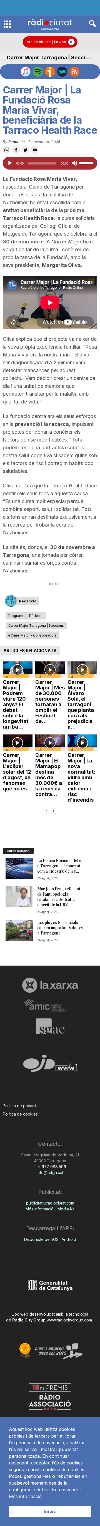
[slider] (86, 163)
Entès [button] (50, 1511)
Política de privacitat (21, 1105)
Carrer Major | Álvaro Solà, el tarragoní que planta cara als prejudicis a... (81, 704)
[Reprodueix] (10, 163)
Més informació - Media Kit (50, 1208)
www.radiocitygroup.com (69, 1320)
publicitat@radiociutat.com (50, 1203)
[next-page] (53, 810)
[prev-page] (46, 810)
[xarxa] (50, 985)
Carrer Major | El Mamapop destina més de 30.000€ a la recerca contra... (48, 774)
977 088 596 (53, 1166)
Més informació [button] (25, 1496)
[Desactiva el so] (74, 163)
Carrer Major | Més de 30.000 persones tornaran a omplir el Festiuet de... (50, 701)
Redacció (16, 141)
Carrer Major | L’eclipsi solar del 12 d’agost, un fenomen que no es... (17, 772)
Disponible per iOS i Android (50, 1239)
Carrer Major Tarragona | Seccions (50, 57)
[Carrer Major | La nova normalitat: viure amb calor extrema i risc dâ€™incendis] (82, 742)
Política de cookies (20, 1114)
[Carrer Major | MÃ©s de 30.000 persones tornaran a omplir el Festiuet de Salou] (50, 669)
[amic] (50, 1005)
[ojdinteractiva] (50, 1065)
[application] (50, 163)
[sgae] (50, 1026)
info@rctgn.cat (50, 1172)
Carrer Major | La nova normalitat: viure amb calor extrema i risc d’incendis (81, 777)
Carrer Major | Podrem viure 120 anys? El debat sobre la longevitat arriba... (15, 704)
